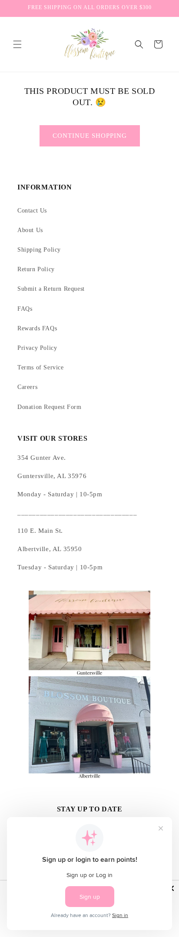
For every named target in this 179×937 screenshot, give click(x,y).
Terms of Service (40, 367)
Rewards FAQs (37, 328)
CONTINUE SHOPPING (90, 135)
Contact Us (32, 210)
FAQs (24, 309)
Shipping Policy (39, 249)
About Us (30, 230)
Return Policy (36, 269)
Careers (27, 387)
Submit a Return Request (51, 289)
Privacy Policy (37, 348)
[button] (17, 44)
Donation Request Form (49, 407)
